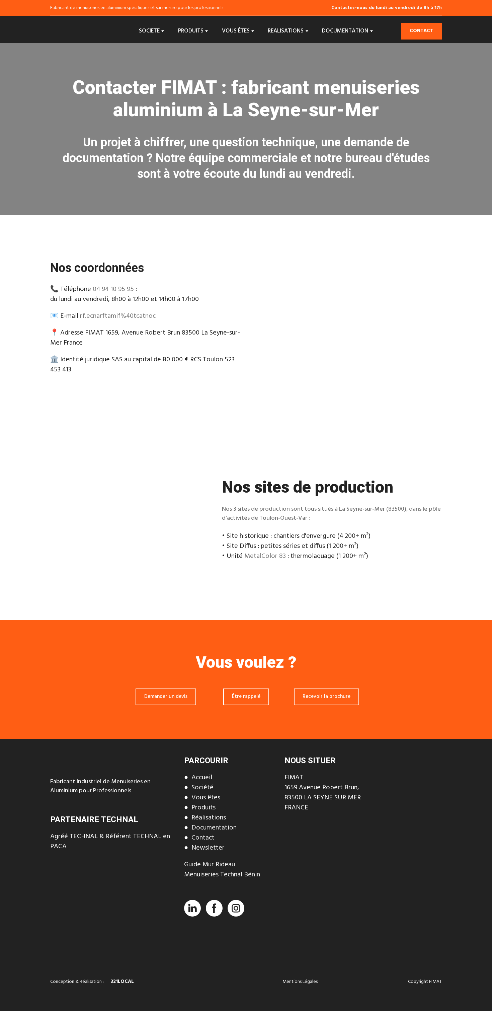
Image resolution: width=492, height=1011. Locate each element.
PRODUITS (190, 30)
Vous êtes (205, 797)
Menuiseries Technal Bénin (222, 874)
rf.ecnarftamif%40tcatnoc (118, 316)
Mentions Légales (300, 982)
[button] (421, 31)
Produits (203, 807)
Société (202, 787)
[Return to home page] (78, 31)
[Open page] (112, 885)
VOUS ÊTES (236, 30)
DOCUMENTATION (345, 30)
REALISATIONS (286, 30)
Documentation (214, 827)
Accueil (201, 777)
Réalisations (208, 817)
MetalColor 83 (265, 556)
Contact (203, 838)
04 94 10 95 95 (113, 289)
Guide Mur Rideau (209, 864)
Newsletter (208, 848)
